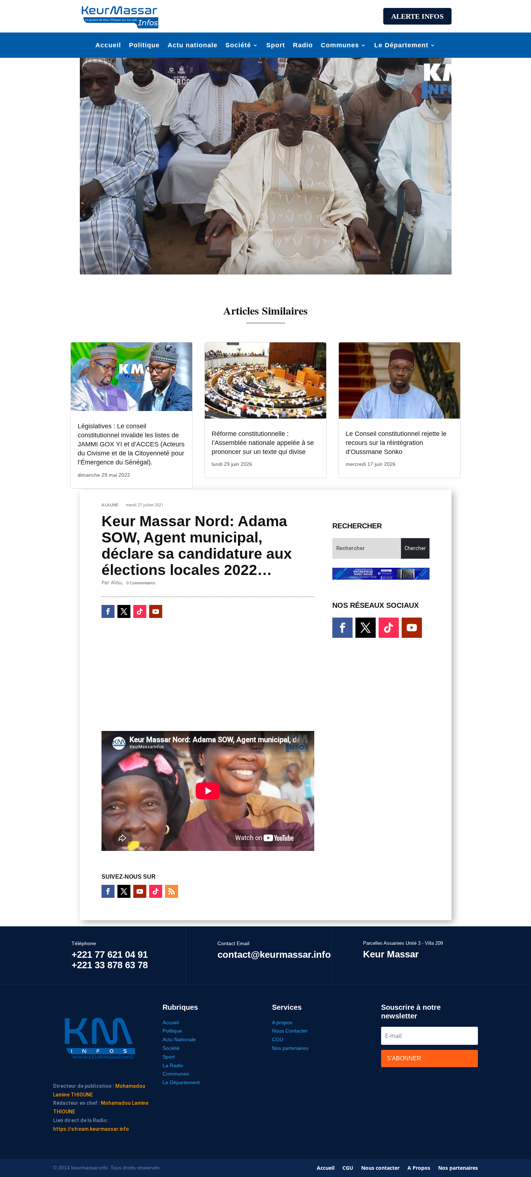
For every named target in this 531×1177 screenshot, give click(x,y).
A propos (282, 1022)
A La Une (110, 505)
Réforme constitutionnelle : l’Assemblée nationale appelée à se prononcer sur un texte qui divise (263, 442)
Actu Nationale (179, 1039)
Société (238, 46)
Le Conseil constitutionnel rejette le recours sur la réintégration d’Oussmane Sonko (396, 442)
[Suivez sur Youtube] (155, 611)
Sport (275, 46)
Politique (144, 46)
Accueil (108, 46)
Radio (303, 46)
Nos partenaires (290, 1048)
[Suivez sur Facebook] (108, 611)
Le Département (401, 46)
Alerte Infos (417, 16)
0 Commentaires (140, 583)
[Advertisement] (265, 15)
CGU (277, 1039)
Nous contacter (380, 1168)
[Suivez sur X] (123, 611)
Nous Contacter (290, 1031)
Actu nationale (192, 46)
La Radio (173, 1065)
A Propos (418, 1168)
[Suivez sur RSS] (171, 891)
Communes (340, 46)
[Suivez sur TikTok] (139, 611)
